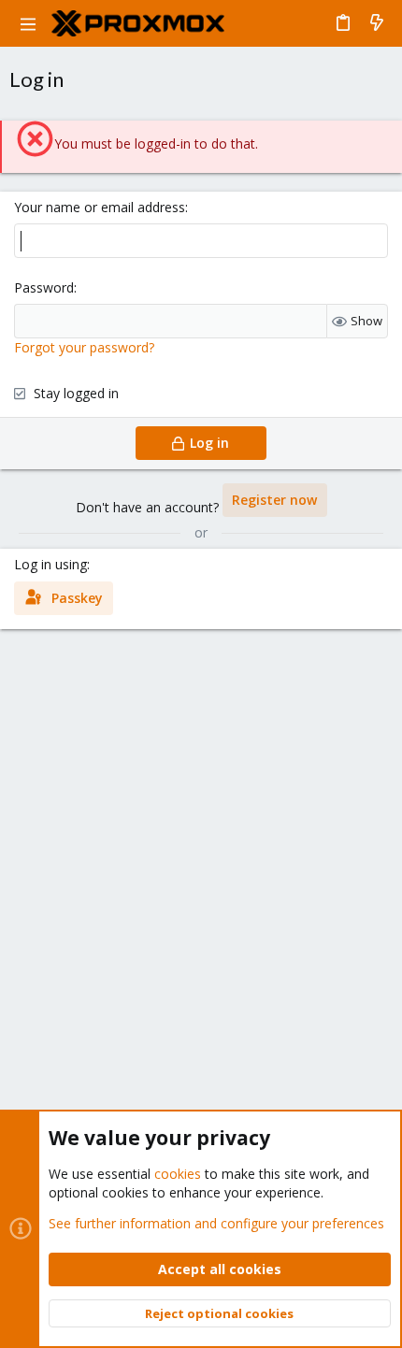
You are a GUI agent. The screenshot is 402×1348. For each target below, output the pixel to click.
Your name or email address (99, 207)
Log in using (50, 564)
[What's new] (377, 23)
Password (44, 287)
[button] (28, 23)
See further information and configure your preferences (216, 1223)
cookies (177, 1174)
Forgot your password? (84, 347)
